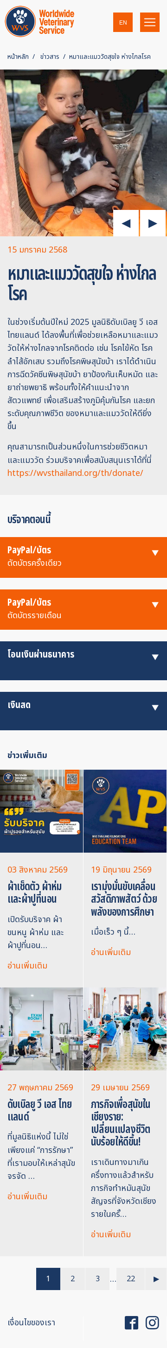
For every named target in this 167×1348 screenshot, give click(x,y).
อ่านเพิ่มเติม (27, 966)
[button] (123, 22)
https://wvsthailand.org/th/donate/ (75, 473)
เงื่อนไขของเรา (31, 1322)
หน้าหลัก (18, 57)
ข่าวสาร (49, 57)
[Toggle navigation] (150, 22)
